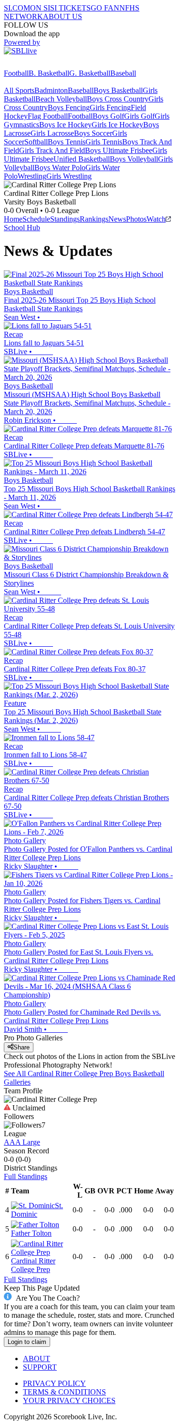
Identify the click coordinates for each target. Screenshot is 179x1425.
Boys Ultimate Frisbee (118, 150)
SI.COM (17, 8)
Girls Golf (139, 116)
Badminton (51, 90)
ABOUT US (62, 16)
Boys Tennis (66, 142)
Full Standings (25, 1176)
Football (16, 73)
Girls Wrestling (69, 176)
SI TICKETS (70, 8)
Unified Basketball (81, 159)
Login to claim (27, 1341)
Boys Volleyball (134, 159)
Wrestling (32, 176)
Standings (65, 219)
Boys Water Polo (59, 167)
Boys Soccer (93, 133)
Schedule (36, 219)
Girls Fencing (110, 107)
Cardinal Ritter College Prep (33, 1265)
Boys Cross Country (117, 99)
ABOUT (36, 1358)
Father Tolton (31, 1233)
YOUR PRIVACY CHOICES (69, 1400)
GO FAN (105, 8)
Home (13, 219)
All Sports (19, 90)
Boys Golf (108, 116)
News (117, 219)
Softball (36, 142)
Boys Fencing (69, 107)
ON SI (40, 8)
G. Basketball (89, 73)
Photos (136, 219)
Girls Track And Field (52, 150)
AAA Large (22, 1142)
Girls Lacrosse (52, 133)
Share (21, 1047)
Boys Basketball (118, 90)
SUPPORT (40, 1367)
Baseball (123, 73)
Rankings (94, 219)
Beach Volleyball (61, 99)
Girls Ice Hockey (117, 125)
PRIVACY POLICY (54, 1383)
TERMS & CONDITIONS (64, 1392)
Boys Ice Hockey (65, 125)
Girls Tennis (103, 142)
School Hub (22, 228)
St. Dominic (37, 1209)
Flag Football (48, 116)
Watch (156, 219)
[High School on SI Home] (40, 65)
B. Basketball (49, 73)
